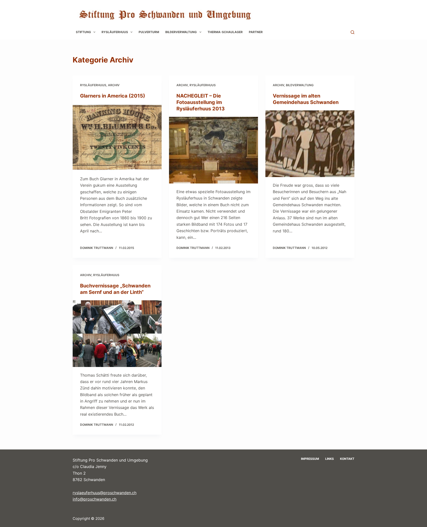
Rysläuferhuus (115, 32)
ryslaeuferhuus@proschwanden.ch (104, 492)
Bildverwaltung (300, 85)
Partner (256, 32)
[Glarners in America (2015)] (117, 137)
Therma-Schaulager (225, 32)
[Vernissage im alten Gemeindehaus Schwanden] (309, 143)
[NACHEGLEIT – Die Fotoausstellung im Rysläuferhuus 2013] (213, 150)
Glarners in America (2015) (112, 96)
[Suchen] (352, 32)
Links (329, 459)
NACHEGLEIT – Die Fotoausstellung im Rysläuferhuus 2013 (200, 102)
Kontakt (347, 459)
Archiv (114, 85)
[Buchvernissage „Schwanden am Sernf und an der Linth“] (117, 333)
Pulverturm (149, 32)
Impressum (310, 459)
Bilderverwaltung (181, 32)
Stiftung (83, 32)
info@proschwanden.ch (94, 499)
